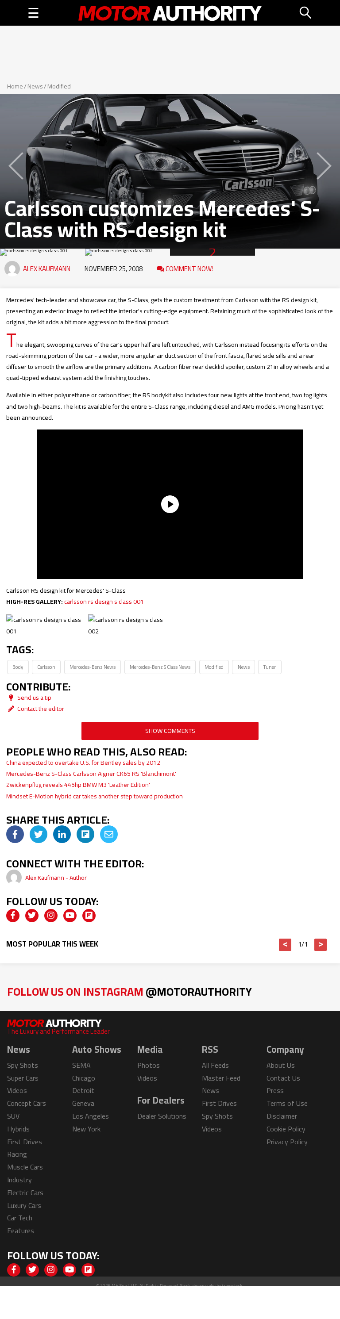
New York (86, 1128)
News (35, 86)
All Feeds (215, 1065)
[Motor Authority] (170, 13)
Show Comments (170, 730)
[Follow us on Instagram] (51, 915)
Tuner (269, 666)
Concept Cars (26, 1103)
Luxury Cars (24, 1205)
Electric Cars (25, 1192)
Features (20, 1230)
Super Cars (23, 1078)
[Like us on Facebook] (12, 915)
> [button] (320, 945)
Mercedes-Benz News (93, 666)
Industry (19, 1179)
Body (17, 666)
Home (15, 86)
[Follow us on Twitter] (32, 915)
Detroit (83, 1090)
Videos (17, 1090)
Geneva (83, 1103)
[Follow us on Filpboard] (89, 915)
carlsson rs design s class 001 (104, 601)
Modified (59, 86)
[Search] (306, 13)
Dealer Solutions (161, 1116)
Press (275, 1090)
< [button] (285, 945)
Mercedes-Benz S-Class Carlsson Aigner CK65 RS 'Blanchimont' (91, 773)
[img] (15, 834)
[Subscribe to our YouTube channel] (70, 915)
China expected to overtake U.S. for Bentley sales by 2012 (83, 762)
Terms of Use (287, 1103)
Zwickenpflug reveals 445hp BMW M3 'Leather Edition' (78, 784)
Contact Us (283, 1078)
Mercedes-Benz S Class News (160, 666)
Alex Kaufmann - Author (56, 877)
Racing (17, 1154)
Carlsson (46, 666)
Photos (148, 1065)
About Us (281, 1065)
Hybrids (18, 1128)
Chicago (83, 1078)
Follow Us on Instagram (129, 991)
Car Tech (19, 1217)
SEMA (81, 1065)
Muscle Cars (25, 1166)
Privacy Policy (287, 1141)
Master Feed (221, 1078)
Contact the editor (40, 708)
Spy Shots (22, 1065)
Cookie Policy (286, 1128)
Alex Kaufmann (46, 268)
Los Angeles (90, 1116)
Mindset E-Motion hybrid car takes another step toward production (94, 796)
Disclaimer (282, 1116)
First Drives (24, 1141)
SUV (13, 1116)
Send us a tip (33, 697)
